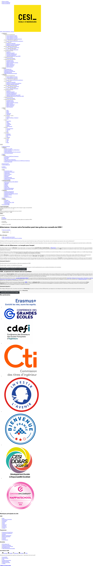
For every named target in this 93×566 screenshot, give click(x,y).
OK (11, 212)
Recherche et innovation (7, 519)
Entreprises (4, 524)
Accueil (3, 217)
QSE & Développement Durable (8, 548)
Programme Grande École (7, 532)
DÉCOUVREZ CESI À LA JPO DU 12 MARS (9, 292)
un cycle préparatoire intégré (22, 278)
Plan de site (4, 526)
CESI (26, 282)
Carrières (4, 525)
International (4, 520)
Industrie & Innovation (6, 545)
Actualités (4, 218)
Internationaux (5, 539)
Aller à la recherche (6, 3)
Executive (4, 537)
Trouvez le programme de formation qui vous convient (11, 211)
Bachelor (4, 534)
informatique (86, 278)
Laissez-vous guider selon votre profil (7, 207)
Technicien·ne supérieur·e (7, 533)
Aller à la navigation (6, 2)
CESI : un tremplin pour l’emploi (8, 237)
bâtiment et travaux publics (77, 278)
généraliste (69, 278)
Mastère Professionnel (6, 535)
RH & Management (6, 547)
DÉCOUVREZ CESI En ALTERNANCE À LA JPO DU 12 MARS (13, 269)
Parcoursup (53, 247)
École (3, 518)
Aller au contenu (5, 1)
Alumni (3, 522)
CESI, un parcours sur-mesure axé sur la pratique (12, 238)
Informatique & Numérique (7, 546)
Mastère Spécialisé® (83, 279)
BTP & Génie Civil (5, 544)
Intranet (3, 528)
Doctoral (4, 538)
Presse (3, 523)
